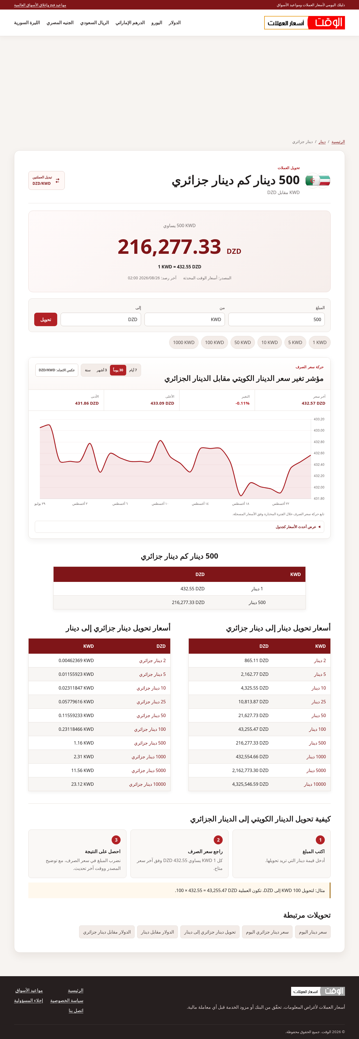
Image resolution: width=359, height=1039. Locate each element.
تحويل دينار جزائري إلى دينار (210, 932)
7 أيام (133, 370)
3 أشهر (102, 370)
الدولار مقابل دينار (157, 932)
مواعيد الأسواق (29, 990)
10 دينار (319, 688)
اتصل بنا (76, 1010)
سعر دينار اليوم (313, 932)
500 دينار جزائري (150, 743)
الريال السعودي (94, 22)
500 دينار (317, 743)
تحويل (45, 319)
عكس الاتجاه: (57, 370)
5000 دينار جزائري (149, 770)
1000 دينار (316, 757)
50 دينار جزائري (151, 715)
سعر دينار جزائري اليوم (267, 932)
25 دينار (319, 702)
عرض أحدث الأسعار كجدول (296, 526)
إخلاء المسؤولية (28, 1000)
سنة (88, 370)
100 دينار (317, 729)
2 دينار (320, 660)
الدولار (175, 22)
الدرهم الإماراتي (130, 22)
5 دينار (320, 674)
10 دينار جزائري (151, 688)
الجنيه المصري (60, 22)
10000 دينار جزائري (147, 784)
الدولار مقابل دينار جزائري (107, 932)
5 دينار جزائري (152, 674)
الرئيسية (338, 141)
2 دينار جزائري (152, 660)
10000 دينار (315, 784)
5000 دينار (316, 770)
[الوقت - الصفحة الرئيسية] (304, 22)
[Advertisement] (179, 78)
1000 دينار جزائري (149, 757)
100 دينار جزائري (150, 729)
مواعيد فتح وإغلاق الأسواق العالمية (40, 4)
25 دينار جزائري (151, 702)
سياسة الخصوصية (66, 1000)
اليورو (156, 22)
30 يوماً (118, 370)
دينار (322, 141)
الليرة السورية (27, 22)
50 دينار (319, 715)
